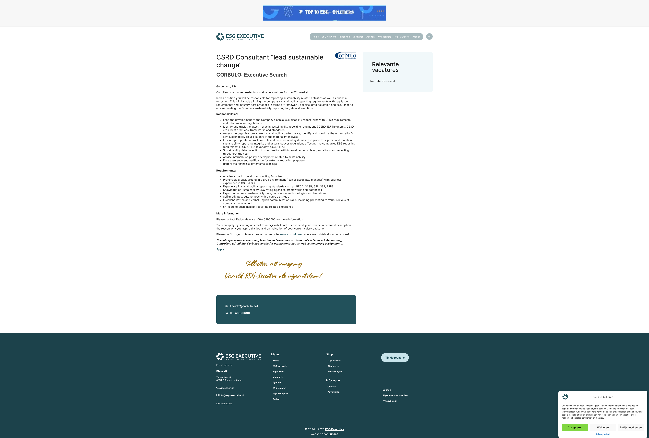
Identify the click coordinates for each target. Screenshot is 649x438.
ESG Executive (334, 429)
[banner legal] (324, 19)
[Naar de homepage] (240, 37)
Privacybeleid (603, 434)
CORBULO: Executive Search (251, 75)
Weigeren (603, 427)
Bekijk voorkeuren (631, 427)
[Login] (429, 36)
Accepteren (575, 427)
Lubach (333, 434)
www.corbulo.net (291, 234)
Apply (220, 249)
